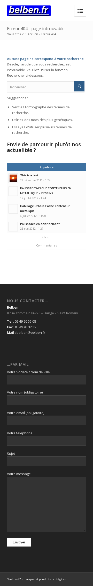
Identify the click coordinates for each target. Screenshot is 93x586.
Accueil (33, 34)
